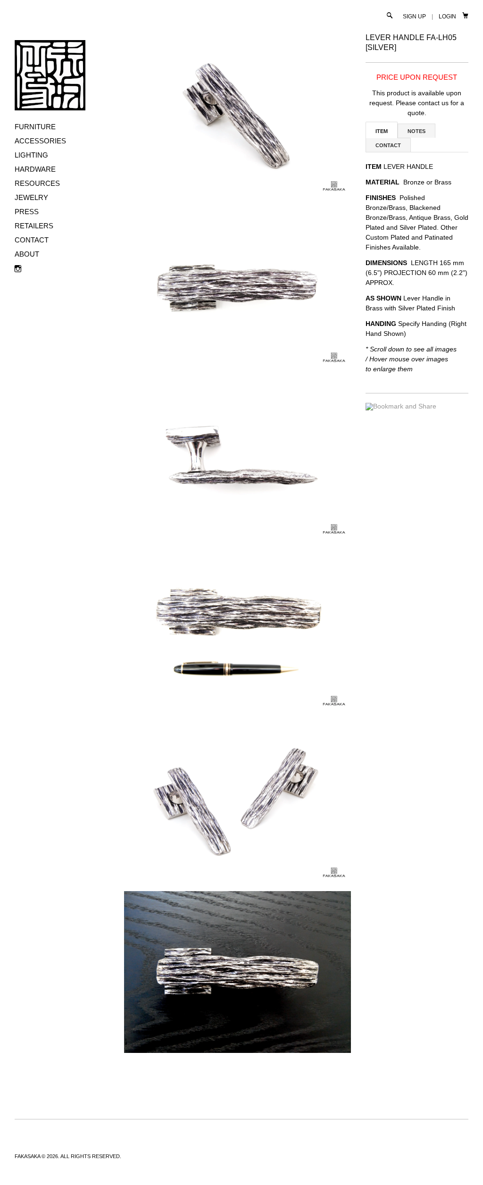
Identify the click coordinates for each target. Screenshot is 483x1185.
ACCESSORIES (40, 141)
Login (447, 16)
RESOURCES (37, 183)
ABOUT (27, 254)
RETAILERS (34, 226)
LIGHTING (31, 155)
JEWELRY (31, 197)
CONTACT (32, 240)
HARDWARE (35, 169)
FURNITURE (35, 127)
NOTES (416, 131)
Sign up (414, 16)
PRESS (27, 212)
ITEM (381, 131)
